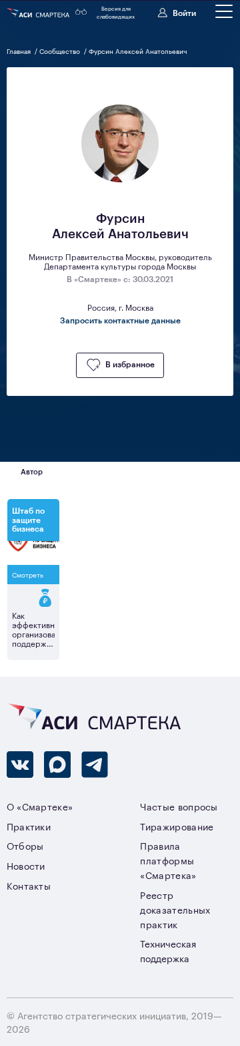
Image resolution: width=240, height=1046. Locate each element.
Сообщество (60, 51)
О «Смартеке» (40, 806)
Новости (26, 865)
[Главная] (39, 12)
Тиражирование (176, 826)
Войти (184, 12)
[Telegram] (94, 764)
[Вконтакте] (20, 764)
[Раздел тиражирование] (33, 598)
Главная (20, 51)
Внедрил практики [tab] (103, 471)
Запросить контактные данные (120, 321)
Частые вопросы (178, 806)
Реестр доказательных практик (175, 909)
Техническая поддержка (168, 950)
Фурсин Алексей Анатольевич (138, 51)
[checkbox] (119, 365)
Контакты (29, 885)
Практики (29, 826)
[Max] (57, 764)
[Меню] (224, 11)
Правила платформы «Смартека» (168, 860)
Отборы (25, 845)
